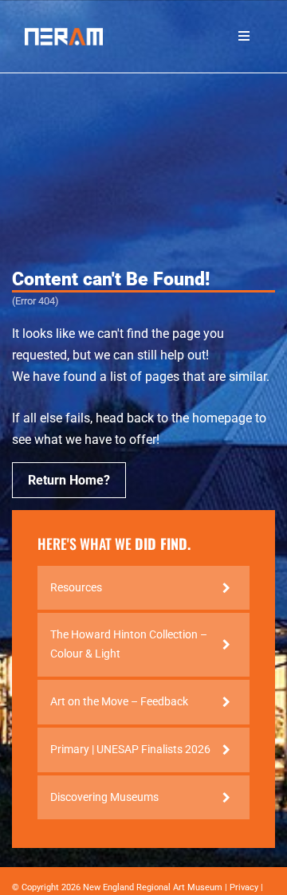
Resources (76, 587)
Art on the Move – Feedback (119, 701)
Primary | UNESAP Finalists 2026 (130, 749)
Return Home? (69, 480)
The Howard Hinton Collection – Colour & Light (128, 644)
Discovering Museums (104, 797)
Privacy (244, 887)
